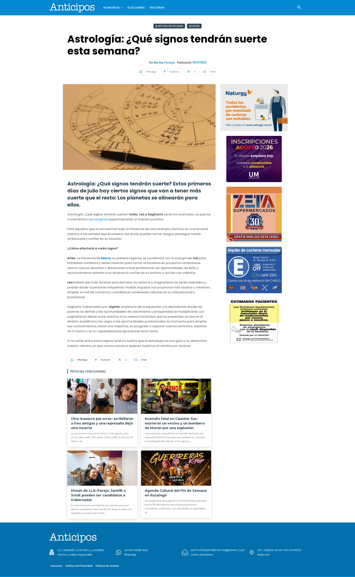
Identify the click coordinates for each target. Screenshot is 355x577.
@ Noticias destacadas (169, 26)
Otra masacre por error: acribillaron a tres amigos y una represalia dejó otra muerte (102, 423)
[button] (299, 8)
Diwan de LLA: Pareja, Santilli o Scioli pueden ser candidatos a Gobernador (98, 495)
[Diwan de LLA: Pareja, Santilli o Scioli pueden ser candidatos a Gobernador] (102, 468)
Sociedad (194, 26)
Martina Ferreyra (164, 62)
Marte (106, 258)
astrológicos (98, 219)
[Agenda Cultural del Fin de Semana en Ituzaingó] (176, 468)
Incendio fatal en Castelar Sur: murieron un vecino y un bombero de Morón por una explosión (175, 423)
